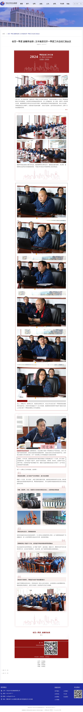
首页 (4, 33)
